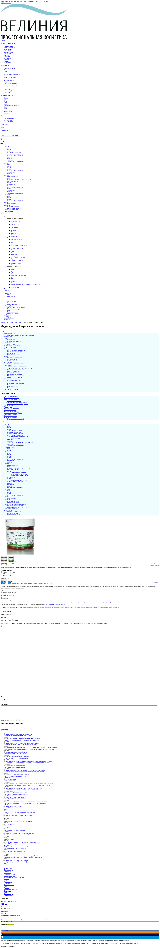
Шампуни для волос (13, 208)
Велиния (12, 563)
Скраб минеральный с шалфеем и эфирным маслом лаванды (21, 740)
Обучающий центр (32, 1)
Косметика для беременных (12, 408)
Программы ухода (12, 313)
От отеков (7, 56)
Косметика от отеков (10, 410)
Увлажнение (7, 62)
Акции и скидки (8, 211)
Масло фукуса (8, 825)
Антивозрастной (9, 46)
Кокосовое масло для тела (14, 357)
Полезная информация (13, 304)
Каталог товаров (8, 868)
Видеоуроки (4, 124)
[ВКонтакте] (2, 582)
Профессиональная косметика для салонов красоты (25, 284)
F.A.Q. (6, 892)
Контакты (45, 1)
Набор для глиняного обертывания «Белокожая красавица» (21, 744)
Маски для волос (15, 249)
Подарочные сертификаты (8, 1)
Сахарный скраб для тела (14, 384)
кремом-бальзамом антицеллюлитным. (55, 604)
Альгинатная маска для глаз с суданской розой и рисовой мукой (22, 789)
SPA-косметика (8, 121)
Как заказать (7, 873)
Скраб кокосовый (9, 839)
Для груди (7, 194)
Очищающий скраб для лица (15, 383)
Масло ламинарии (9, 780)
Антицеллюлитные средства (12, 399)
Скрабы (6, 86)
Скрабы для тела (12, 386)
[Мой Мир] (9, 582)
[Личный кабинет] (2, 139)
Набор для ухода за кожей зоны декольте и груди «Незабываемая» (23, 857)
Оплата (6, 886)
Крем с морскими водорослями (16, 350)
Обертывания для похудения (15, 375)
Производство (11, 296)
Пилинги (10, 157)
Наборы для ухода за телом (15, 505)
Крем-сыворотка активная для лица (14, 830)
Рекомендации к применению (28, 583)
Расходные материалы (10, 83)
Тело (5, 108)
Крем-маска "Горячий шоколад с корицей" (16, 794)
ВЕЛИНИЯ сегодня (13, 295)
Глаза (5, 99)
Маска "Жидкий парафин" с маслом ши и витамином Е (20, 843)
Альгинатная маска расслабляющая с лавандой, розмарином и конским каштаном (27, 762)
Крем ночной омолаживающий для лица (16, 776)
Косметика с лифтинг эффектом (13, 413)
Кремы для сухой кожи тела (18, 472)
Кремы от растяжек (12, 353)
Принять (11, 946)
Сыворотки (7, 92)
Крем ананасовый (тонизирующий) (14, 767)
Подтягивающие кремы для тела (20, 475)
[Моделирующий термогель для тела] (20, 554)
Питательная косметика (10, 416)
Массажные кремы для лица (15, 154)
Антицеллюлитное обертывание (16, 366)
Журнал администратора (14, 380)
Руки (5, 107)
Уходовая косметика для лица (15, 161)
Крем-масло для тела (13, 181)
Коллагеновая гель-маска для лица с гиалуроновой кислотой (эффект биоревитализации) (29, 749)
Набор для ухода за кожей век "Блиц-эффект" (17, 862)
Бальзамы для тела (12, 176)
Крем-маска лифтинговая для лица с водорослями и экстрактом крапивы (25, 803)
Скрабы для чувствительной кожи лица (22, 442)
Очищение (7, 59)
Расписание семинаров (13, 309)
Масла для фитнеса (12, 359)
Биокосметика (8, 120)
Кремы (6, 75)
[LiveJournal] (11, 582)
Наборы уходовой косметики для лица (18, 507)
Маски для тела (11, 184)
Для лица (6, 146)
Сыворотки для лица (13, 354)
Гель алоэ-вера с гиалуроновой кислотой (16, 758)
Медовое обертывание (13, 372)
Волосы (6, 98)
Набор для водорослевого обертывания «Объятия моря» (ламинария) (24, 771)
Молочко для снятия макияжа (15, 363)
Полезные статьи (12, 312)
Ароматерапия (8, 69)
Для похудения (8, 53)
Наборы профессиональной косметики (15, 504)
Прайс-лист (7, 315)
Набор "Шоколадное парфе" (12, 807)
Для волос (7, 205)
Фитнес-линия (8, 111)
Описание (3, 583)
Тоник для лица (15, 438)
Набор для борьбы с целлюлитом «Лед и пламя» (18, 735)
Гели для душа (11, 339)
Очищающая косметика (10, 414)
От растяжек (7, 58)
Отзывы (40, 1)
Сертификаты (11, 303)
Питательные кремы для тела (19, 474)
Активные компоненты (13, 583)
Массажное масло (12, 360)
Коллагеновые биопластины (12, 74)
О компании (7, 293)
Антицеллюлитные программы (16, 307)
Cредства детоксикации (11, 396)
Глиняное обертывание (13, 371)
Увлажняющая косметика (11, 417)
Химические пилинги (10, 88)
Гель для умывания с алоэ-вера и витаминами (17, 816)
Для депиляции (8, 52)
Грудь (5, 101)
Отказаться (4, 946)
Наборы (6, 113)
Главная (3, 322)
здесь (89, 607)
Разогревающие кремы (13, 514)
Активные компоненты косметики (17, 298)
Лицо (5, 102)
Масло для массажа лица (14, 152)
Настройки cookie (47, 919)
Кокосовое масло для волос (15, 206)
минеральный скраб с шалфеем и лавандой (108, 602)
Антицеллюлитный (9, 47)
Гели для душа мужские (14, 341)
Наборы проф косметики (11, 209)
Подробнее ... (4, 911)
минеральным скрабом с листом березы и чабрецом (75, 602)
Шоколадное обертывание (14, 377)
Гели (5, 71)
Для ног (6, 202)
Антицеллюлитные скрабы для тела (17, 404)
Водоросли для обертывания (15, 369)
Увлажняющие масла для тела (19, 480)
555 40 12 (5, 130)
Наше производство (9, 876)
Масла (6, 78)
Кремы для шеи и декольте (14, 351)
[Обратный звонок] (2, 143)
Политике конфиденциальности (129, 943)
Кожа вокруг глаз (9, 447)
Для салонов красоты (10, 118)
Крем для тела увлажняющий (15, 419)
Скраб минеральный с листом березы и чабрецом (18, 834)
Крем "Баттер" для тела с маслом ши (14, 798)
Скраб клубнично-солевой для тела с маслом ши (18, 821)
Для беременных (9, 50)
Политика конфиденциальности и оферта (12, 919)
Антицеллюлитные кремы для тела (17, 402)
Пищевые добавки (9, 91)
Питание (6, 61)
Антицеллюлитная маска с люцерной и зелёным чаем (19, 812)
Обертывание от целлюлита (15, 374)
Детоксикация (8, 49)
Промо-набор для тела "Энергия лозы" (15, 848)
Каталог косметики (9, 216)
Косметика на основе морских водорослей (19, 179)
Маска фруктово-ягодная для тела (14, 852)
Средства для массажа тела (15, 193)
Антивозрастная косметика (11, 398)
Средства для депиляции (11, 84)
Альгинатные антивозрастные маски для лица (20, 335)
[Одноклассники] (6, 582)
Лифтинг (6, 55)
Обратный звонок (6, 3)
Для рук (6, 163)
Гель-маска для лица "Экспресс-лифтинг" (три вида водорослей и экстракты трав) (27, 785)
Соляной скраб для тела (14, 387)
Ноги (5, 104)
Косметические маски (10, 77)
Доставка (23, 1)
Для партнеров (11, 301)
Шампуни (7, 89)
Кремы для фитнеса (12, 513)
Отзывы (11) (49, 583)
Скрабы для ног (11, 203)
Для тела (6, 175)
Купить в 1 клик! (154, 582)
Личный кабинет (9, 318)
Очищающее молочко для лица (19, 436)
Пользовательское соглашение (33, 919)
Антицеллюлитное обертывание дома (21, 368)
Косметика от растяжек (10, 411)
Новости (18, 1)
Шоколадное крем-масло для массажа (15, 753)
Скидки (6, 880)
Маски (9, 151)
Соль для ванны (11, 344)
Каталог (3, 40)
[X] (4, 582)
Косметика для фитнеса (14, 511)
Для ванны (7, 72)
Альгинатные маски (10, 68)
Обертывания (8, 81)
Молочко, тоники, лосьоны (11, 80)
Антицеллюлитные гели (14, 401)
